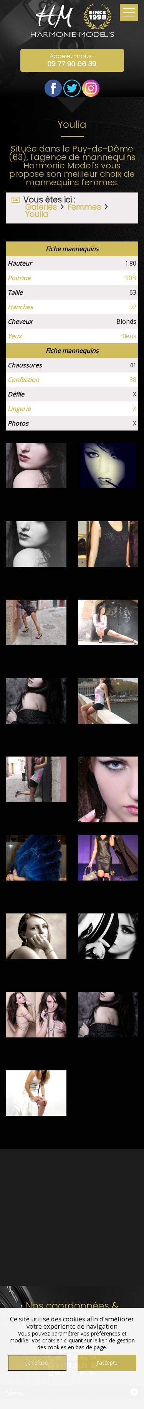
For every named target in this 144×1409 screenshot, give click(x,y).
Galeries (41, 206)
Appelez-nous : (72, 60)
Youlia (36, 214)
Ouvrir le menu (129, 12)
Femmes (84, 206)
